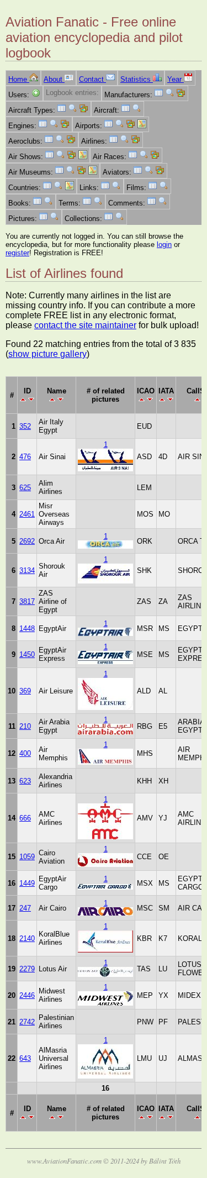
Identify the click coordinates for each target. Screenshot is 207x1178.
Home (18, 79)
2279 (27, 969)
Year (175, 79)
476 (25, 457)
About (54, 79)
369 (25, 691)
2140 (27, 938)
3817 (27, 601)
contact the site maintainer (85, 325)
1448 (27, 628)
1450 (27, 654)
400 (25, 753)
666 (25, 818)
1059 (27, 857)
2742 (27, 1022)
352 (25, 426)
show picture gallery (47, 354)
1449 (27, 883)
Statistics (136, 79)
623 (25, 781)
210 (25, 726)
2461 (27, 514)
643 (25, 1058)
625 (25, 487)
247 (25, 908)
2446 (27, 995)
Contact (92, 79)
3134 (27, 570)
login (164, 244)
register (17, 253)
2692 (27, 541)
